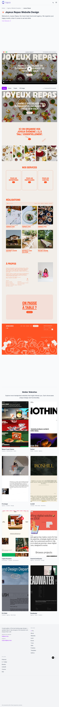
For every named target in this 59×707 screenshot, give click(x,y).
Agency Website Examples (14, 8)
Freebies (33, 648)
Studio (31, 451)
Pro (33, 630)
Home (3, 8)
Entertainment (9, 451)
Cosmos (4, 669)
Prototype (5, 504)
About (32, 633)
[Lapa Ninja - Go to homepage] (6, 2)
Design (12, 505)
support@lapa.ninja (7, 640)
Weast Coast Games (8, 449)
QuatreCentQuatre (36, 558)
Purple (15, 88)
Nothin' (32, 449)
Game (14, 451)
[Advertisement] (29, 370)
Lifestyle (32, 505)
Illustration (43, 505)
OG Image (22, 88)
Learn (32, 638)
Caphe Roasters (7, 558)
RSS (3, 671)
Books (32, 640)
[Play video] (29, 68)
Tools (32, 643)
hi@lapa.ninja (5, 636)
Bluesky (4, 664)
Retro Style (37, 505)
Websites (33, 635)
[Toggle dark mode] (53, 2)
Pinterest (4, 659)
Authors (33, 652)
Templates (33, 650)
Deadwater (33, 613)
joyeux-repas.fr (29, 52)
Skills (32, 645)
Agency (40, 451)
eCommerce (16, 560)
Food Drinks (4, 560)
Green (9, 88)
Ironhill (32, 504)
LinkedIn (4, 667)
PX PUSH (4, 613)
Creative (4, 451)
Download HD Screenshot (50, 88)
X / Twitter (4, 662)
